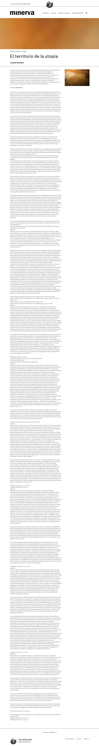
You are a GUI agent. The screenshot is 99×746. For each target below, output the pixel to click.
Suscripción (78, 738)
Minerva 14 (53, 732)
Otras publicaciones (77, 13)
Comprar (53, 13)
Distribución (86, 738)
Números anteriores (64, 13)
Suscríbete (45, 13)
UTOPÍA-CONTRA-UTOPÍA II (18, 51)
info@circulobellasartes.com (24, 742)
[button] (87, 13)
